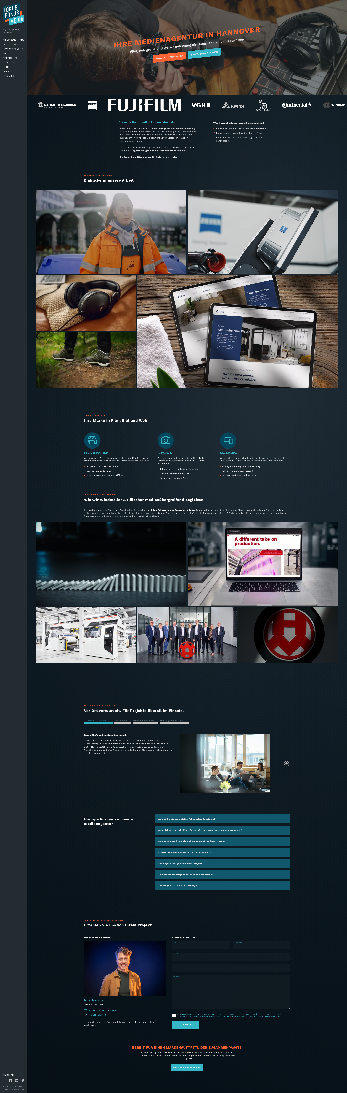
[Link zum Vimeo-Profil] (22, 1080)
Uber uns (9, 62)
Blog (6, 67)
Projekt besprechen (170, 57)
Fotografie (11, 44)
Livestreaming (13, 49)
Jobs (6, 71)
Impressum (6, 1089)
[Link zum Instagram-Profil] (4, 1080)
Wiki (22, 1089)
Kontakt (9, 76)
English (8, 1075)
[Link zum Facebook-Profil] (10, 1080)
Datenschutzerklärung (271, 1017)
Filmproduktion (14, 40)
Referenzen (11, 58)
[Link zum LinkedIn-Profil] (16, 1080)
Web (5, 53)
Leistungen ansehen (204, 53)
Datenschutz (16, 1089)
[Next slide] (286, 764)
